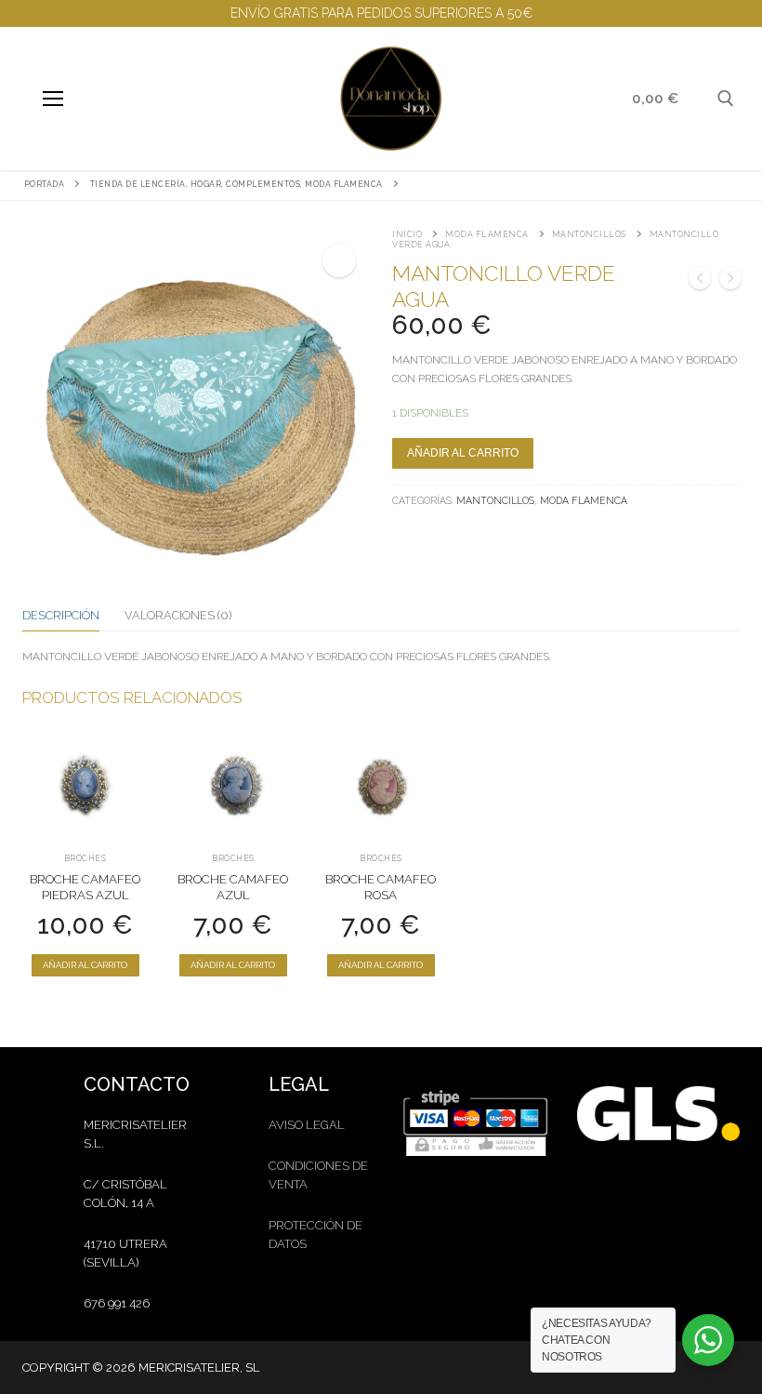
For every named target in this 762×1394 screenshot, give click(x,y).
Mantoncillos (589, 234)
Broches (85, 858)
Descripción (60, 615)
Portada (44, 184)
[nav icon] (52, 98)
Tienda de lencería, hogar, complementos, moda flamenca (236, 184)
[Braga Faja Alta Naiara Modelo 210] (700, 281)
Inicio (407, 234)
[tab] (60, 615)
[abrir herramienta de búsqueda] (725, 98)
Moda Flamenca (487, 234)
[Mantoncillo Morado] (730, 281)
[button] (339, 260)
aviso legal (307, 1125)
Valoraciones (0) (178, 615)
